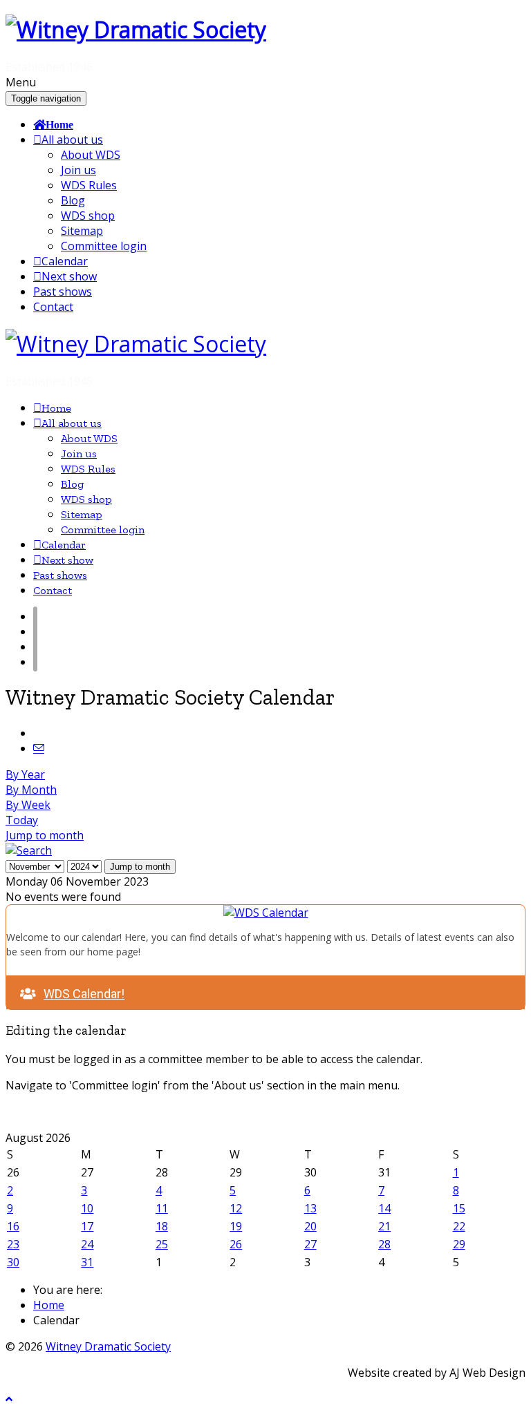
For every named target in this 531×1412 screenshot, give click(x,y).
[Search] (29, 850)
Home (59, 124)
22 (459, 1226)
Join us (78, 170)
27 (310, 1244)
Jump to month (45, 835)
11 (162, 1208)
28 (384, 1244)
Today (22, 820)
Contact (53, 306)
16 (13, 1226)
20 (310, 1226)
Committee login (104, 246)
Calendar (64, 261)
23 (13, 1244)
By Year (25, 774)
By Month (31, 789)
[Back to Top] (9, 1399)
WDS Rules (89, 185)
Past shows (62, 291)
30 (13, 1262)
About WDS (90, 154)
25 (162, 1244)
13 (310, 1208)
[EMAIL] (38, 748)
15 (459, 1208)
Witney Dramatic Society (108, 1346)
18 (162, 1226)
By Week (28, 804)
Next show (69, 276)
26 (236, 1244)
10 (87, 1208)
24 (87, 1244)
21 (384, 1226)
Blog (73, 200)
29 (459, 1244)
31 (87, 1262)
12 (236, 1208)
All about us (72, 139)
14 (384, 1208)
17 (87, 1226)
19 (236, 1226)
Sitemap (82, 230)
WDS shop (88, 215)
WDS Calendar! (84, 993)
